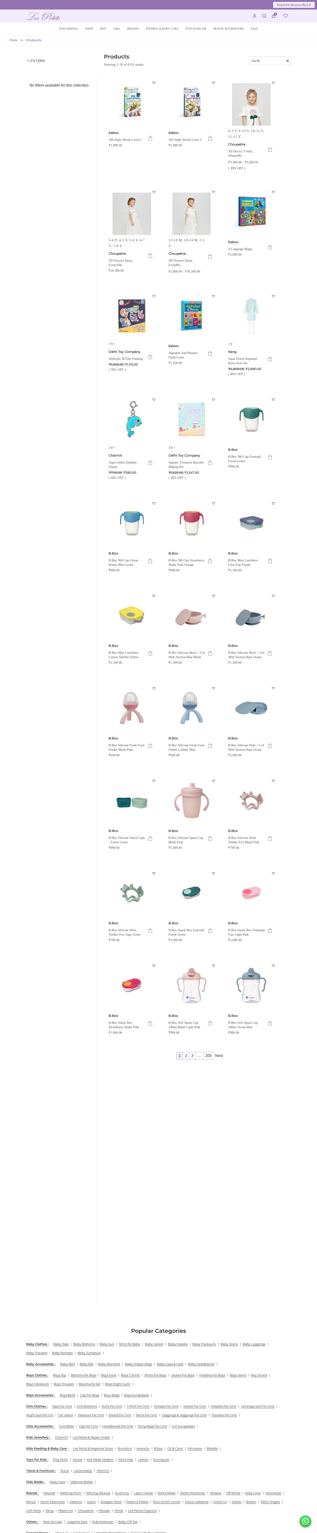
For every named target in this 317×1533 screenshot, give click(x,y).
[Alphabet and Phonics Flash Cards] (191, 316)
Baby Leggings (254, 1344)
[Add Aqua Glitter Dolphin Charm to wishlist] (153, 399)
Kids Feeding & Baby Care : (47, 1448)
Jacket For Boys (182, 1375)
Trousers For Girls (224, 1415)
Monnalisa (273, 1493)
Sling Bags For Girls (152, 1426)
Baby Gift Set (128, 1521)
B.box (158, 1448)
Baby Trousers (36, 1353)
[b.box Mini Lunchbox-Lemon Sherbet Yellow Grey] (132, 616)
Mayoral (49, 1493)
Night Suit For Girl (39, 1415)
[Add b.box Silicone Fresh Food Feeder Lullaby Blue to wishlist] (213, 688)
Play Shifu (60, 1459)
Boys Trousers (64, 1384)
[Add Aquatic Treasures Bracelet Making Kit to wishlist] (213, 399)
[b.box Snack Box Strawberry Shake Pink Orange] (132, 985)
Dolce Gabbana (197, 1502)
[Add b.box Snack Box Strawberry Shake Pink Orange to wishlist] (153, 965)
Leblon (143, 1459)
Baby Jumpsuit (89, 1353)
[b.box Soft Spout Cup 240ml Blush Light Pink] (191, 985)
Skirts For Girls (146, 1415)
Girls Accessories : (40, 1426)
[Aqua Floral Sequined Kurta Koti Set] (251, 316)
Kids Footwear (102, 1521)
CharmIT (61, 1437)
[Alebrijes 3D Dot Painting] (132, 316)
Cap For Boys (89, 1395)
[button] (89, 29)
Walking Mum (70, 1493)
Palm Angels (270, 1502)
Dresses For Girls (166, 1406)
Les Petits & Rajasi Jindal (91, 1437)
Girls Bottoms (87, 1406)
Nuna (64, 1470)
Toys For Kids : (37, 1459)
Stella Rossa (166, 1493)
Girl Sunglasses (183, 1426)
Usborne (75, 1502)
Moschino (65, 1510)
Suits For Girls (112, 1406)
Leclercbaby (83, 1470)
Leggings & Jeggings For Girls (184, 1415)
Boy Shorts (259, 1375)
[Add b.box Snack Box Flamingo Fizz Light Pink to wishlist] (273, 873)
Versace (215, 1493)
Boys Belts (67, 1395)
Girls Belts (66, 1426)
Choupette (236, 144)
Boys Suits (108, 1375)
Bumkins (125, 1448)
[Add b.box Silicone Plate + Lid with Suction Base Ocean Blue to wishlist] (273, 688)
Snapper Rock (111, 1502)
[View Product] (270, 149)
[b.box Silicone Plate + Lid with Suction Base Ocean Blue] (251, 708)
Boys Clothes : (37, 1375)
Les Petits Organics (142, 1510)
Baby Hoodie (178, 1344)
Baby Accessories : (40, 1364)
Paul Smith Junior (166, 1502)
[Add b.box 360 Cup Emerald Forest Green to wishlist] (273, 399)
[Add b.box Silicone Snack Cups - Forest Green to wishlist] (153, 780)
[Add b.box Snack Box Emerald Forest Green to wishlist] (213, 873)
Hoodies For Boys (212, 1375)
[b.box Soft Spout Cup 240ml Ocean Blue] (251, 985)
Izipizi (91, 1502)
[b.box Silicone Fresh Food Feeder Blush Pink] (132, 708)
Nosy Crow (57, 1482)
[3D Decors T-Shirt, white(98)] (251, 102)
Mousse (104, 1510)
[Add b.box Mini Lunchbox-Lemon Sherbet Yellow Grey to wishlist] (153, 596)
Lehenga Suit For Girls (257, 1406)
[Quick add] (150, 138)
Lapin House (143, 1493)
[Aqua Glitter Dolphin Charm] (132, 419)
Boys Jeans (238, 1375)
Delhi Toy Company (124, 352)
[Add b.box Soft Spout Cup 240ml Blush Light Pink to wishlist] (213, 965)
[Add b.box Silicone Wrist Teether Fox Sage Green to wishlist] (153, 873)
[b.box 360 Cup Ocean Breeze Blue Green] (132, 523)
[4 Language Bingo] (251, 212)
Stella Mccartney (192, 1493)
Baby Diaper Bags (138, 1364)
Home (13, 40)
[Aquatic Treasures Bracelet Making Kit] (191, 419)
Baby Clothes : (37, 1344)
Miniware (195, 1448)
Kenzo (31, 1502)
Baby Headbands (201, 1364)
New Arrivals (52, 1521)
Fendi (118, 1510)
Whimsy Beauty (98, 1493)
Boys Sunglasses (136, 1395)
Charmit (115, 455)
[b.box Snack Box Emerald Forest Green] (191, 893)
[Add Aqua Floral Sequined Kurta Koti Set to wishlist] (273, 296)
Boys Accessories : (40, 1395)
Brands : (32, 1493)
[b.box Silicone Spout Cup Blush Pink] (191, 800)
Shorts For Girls (120, 1415)
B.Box (233, 450)
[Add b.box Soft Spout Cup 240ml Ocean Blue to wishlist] (273, 965)
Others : (32, 1521)
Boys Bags (112, 1395)
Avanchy (142, 1448)
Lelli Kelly (33, 1510)
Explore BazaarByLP (294, 5)
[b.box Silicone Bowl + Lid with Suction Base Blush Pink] (191, 616)
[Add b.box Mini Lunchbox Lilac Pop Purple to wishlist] (273, 503)
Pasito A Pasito (137, 1502)
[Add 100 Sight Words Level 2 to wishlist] (153, 82)
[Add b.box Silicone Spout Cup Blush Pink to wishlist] (213, 780)
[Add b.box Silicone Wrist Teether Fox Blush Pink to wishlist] (273, 780)
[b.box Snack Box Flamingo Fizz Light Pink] (251, 893)
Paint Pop (125, 1459)
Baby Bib (87, 1364)
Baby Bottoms (84, 1344)
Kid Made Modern (100, 1459)
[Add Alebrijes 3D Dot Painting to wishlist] (153, 296)
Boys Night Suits (117, 1384)
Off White (233, 1493)
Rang (232, 352)
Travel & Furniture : (41, 1470)
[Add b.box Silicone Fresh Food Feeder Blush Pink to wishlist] (153, 688)
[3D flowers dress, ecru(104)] (132, 212)
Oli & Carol (175, 1448)
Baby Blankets (109, 1364)
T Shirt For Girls (138, 1406)
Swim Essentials (52, 1502)
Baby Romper (62, 1353)
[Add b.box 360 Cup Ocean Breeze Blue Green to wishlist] (153, 503)
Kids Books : (35, 1482)
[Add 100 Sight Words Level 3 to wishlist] (213, 82)
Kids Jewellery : (38, 1437)
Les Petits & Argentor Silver (93, 1448)
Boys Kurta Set (89, 1384)
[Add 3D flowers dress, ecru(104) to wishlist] (153, 192)
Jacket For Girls (194, 1406)
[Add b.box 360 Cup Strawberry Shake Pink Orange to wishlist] (213, 503)
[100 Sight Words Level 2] (132, 102)
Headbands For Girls (117, 1426)
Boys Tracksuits (37, 1384)
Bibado (212, 1448)
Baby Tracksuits (204, 1344)
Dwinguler (161, 1459)
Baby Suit (107, 1344)
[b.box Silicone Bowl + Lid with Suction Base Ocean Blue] (251, 616)
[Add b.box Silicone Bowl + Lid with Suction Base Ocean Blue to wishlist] (273, 596)
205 (208, 1056)
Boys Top (59, 1375)
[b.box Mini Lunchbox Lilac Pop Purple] (251, 523)
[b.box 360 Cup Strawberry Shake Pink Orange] (191, 523)
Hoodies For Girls (223, 1406)
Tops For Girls (62, 1406)
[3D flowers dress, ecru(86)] (191, 212)
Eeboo (114, 133)
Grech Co (220, 1502)
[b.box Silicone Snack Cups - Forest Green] (132, 800)
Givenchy (122, 1493)
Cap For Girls (88, 1426)
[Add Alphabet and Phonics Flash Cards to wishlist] (213, 296)
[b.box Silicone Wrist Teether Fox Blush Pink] (251, 800)
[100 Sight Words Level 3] (191, 102)
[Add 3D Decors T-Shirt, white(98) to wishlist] (273, 82)
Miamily (103, 1470)
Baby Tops (61, 1344)
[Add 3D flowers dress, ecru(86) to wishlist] (213, 192)
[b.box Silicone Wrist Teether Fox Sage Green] (132, 893)
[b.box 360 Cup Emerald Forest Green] (251, 419)
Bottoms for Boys (83, 1375)
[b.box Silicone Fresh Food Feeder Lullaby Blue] (191, 708)
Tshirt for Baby (129, 1344)
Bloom (251, 1502)
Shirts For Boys (155, 1375)
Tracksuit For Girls (91, 1415)
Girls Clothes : (37, 1406)
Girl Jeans (65, 1415)
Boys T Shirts (130, 1375)
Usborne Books (81, 1482)
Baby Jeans (229, 1344)
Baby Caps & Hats (170, 1364)
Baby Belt (67, 1364)
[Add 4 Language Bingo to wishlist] (273, 192)
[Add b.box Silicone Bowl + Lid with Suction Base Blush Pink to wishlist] (213, 596)
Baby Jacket (154, 1344)
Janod (77, 1459)
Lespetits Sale (77, 1521)
